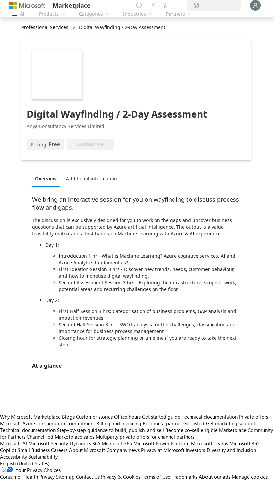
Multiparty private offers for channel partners (145, 436)
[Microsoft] (27, 5)
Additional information (91, 178)
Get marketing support (231, 423)
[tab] (47, 178)
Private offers (253, 416)
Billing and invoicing (118, 423)
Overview (46, 178)
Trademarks (184, 476)
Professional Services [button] (44, 27)
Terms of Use (156, 476)
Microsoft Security (48, 443)
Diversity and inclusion (231, 450)
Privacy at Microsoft (162, 450)
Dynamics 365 (85, 443)
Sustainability (43, 456)
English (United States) (25, 463)
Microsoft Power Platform (161, 443)
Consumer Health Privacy (27, 476)
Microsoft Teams (209, 443)
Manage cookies (250, 476)
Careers (59, 450)
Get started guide (161, 416)
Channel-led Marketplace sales (60, 436)
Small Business (34, 450)
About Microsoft (87, 450)
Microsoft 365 (117, 443)
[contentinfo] (74, 27)
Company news (123, 450)
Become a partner (162, 423)
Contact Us (88, 476)
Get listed (193, 423)
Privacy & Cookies (120, 476)
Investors (195, 450)
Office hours (127, 416)
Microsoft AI (13, 443)
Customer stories (94, 416)
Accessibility (13, 456)
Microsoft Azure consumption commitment (48, 423)
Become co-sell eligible (191, 430)
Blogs (68, 416)
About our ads (214, 476)
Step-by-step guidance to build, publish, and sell (110, 430)
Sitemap (65, 476)
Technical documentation (210, 416)
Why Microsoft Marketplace (30, 416)
